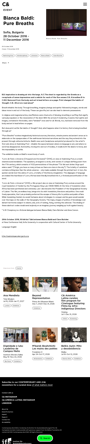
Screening (73, 318)
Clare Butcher (57, 55)
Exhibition (16, 305)
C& (5, 4)
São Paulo (8, 361)
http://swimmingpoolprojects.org (15, 236)
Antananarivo (38, 358)
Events (19, 268)
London (7, 305)
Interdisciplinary (22, 55)
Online (65, 318)
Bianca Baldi (45, 55)
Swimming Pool (8, 55)
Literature (34, 55)
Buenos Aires (67, 358)
